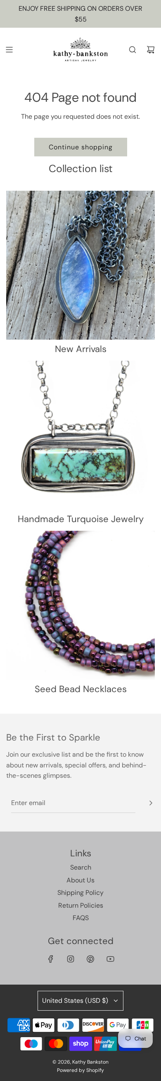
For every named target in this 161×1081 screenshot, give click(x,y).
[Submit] (151, 803)
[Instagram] (71, 959)
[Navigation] (9, 50)
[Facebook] (51, 959)
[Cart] (151, 50)
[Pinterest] (90, 959)
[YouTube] (110, 959)
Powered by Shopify (80, 1070)
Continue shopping (81, 147)
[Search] (132, 50)
